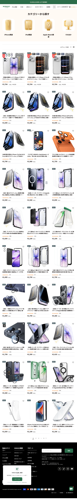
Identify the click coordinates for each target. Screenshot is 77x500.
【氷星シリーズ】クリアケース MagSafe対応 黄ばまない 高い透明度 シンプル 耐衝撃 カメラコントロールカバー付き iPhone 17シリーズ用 (38, 195)
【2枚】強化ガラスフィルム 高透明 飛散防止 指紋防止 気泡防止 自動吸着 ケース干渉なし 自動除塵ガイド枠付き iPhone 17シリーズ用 (13, 195)
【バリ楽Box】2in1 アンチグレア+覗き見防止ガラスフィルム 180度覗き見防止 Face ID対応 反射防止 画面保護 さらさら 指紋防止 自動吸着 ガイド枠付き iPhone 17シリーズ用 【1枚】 (38, 235)
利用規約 (55, 455)
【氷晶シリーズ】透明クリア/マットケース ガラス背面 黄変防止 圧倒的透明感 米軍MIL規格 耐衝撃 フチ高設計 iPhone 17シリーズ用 (63, 427)
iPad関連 (28, 35)
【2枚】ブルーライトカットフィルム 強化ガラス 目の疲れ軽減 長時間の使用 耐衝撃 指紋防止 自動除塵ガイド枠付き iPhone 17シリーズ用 (63, 350)
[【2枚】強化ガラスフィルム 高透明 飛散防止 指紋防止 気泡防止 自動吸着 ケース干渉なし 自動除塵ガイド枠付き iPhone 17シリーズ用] (13, 179)
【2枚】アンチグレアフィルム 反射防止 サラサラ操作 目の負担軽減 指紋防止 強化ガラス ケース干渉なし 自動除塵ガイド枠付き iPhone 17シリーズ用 (13, 234)
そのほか (68, 35)
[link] (31, 438)
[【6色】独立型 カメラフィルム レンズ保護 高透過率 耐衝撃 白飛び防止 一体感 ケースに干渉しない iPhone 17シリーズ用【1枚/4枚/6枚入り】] (13, 333)
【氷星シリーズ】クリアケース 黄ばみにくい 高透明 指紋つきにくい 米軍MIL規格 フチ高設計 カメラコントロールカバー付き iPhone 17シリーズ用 (38, 350)
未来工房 (16, 455)
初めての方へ (54, 492)
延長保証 (30, 457)
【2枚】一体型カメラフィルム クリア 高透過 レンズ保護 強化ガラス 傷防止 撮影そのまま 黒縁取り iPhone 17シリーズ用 (13, 310)
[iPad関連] (28, 25)
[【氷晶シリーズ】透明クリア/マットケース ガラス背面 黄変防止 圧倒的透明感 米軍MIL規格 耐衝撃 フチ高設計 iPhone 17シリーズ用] (63, 411)
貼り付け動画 (31, 463)
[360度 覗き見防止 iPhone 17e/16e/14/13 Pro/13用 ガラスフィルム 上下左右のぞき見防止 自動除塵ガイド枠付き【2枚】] (13, 140)
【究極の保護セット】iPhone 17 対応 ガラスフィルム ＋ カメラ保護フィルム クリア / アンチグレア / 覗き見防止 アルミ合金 (13, 80)
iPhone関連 (8, 35)
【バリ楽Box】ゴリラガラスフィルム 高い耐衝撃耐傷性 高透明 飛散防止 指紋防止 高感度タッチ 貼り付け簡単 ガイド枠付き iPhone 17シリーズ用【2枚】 (63, 195)
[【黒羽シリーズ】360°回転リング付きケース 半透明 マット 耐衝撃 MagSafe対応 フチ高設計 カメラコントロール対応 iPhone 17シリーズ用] (13, 372)
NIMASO (11, 489)
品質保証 (30, 460)
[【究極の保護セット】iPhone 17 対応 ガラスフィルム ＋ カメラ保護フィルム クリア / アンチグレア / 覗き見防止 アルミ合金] (13, 63)
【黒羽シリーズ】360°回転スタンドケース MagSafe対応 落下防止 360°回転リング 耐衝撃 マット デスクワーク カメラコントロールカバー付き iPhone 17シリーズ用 (63, 389)
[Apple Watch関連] (48, 25)
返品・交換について (32, 476)
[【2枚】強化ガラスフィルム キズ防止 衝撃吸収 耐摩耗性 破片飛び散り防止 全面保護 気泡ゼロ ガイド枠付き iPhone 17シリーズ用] (63, 256)
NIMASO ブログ (18, 459)
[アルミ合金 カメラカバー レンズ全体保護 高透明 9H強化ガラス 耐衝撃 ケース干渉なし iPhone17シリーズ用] (63, 140)
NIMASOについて (18, 452)
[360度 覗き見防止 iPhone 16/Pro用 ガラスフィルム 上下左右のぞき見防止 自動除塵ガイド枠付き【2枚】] (38, 102)
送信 (69, 450)
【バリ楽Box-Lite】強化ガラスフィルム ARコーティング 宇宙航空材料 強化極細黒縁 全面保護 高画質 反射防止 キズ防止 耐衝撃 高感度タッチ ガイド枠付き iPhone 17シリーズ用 (38, 389)
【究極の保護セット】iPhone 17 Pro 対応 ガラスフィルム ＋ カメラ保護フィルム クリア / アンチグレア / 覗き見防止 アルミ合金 (38, 80)
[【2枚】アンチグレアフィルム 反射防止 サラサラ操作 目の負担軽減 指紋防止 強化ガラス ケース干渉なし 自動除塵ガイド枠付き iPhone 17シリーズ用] (13, 218)
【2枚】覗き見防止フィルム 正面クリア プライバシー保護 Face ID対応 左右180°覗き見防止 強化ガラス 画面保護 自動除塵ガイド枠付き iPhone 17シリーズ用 (38, 311)
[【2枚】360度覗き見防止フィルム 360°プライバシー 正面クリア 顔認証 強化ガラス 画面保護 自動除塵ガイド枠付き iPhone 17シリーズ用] (13, 102)
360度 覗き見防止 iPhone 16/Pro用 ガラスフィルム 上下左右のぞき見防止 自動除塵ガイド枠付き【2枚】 (38, 117)
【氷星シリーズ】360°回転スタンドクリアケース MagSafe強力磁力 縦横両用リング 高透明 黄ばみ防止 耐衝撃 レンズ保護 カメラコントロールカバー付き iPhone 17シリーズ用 (63, 312)
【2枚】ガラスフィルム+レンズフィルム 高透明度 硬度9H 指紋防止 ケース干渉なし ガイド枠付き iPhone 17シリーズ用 (13, 272)
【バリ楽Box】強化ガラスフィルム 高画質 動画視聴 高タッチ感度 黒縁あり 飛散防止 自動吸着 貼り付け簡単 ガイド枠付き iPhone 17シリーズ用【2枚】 (38, 272)
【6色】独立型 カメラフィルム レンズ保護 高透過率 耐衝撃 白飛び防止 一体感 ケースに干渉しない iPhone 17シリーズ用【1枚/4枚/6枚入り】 (13, 350)
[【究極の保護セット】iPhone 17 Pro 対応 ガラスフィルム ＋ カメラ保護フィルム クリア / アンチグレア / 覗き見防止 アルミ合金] (38, 63)
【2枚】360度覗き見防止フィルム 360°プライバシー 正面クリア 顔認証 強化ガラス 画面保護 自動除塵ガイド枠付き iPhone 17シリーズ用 (13, 118)
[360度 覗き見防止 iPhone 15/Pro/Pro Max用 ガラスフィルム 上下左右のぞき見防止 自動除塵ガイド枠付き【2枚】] (63, 102)
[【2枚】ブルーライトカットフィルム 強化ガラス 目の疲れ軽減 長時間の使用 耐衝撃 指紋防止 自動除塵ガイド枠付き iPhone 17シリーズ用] (63, 333)
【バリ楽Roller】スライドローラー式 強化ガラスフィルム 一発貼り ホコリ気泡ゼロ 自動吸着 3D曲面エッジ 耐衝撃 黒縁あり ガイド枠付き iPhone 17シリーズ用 (63, 234)
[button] (70, 7)
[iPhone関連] (8, 25)
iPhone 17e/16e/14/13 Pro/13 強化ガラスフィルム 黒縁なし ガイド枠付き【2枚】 (38, 425)
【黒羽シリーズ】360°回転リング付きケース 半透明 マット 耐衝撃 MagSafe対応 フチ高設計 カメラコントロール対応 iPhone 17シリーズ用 (13, 388)
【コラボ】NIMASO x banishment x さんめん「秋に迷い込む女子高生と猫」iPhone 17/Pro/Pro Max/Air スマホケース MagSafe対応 (38, 157)
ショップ (4, 455)
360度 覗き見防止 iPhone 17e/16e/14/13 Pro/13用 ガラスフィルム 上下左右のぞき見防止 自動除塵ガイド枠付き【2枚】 (13, 156)
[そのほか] (68, 25)
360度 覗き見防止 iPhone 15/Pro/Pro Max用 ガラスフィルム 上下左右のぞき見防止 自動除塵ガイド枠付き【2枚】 (63, 117)
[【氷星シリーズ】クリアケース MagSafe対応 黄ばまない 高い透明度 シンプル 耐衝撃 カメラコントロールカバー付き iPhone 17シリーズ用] (38, 179)
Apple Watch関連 (48, 36)
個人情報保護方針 (61, 455)
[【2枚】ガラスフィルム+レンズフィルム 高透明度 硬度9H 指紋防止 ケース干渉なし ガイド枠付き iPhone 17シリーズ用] (13, 256)
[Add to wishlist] (23, 54)
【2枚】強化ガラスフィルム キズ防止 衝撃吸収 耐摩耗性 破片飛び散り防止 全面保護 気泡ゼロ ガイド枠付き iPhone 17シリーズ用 (63, 272)
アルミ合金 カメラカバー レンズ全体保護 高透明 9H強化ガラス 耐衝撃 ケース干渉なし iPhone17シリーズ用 (63, 156)
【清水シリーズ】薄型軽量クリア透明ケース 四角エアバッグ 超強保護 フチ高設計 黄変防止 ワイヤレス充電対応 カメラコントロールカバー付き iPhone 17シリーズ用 (13, 428)
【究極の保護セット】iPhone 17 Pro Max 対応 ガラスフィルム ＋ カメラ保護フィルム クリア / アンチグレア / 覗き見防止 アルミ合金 (63, 80)
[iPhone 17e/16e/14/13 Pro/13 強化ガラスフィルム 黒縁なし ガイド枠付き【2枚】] (38, 411)
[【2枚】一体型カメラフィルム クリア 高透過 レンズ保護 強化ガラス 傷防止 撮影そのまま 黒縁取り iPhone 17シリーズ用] (13, 295)
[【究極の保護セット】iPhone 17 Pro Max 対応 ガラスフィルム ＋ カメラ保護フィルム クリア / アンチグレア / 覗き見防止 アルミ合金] (63, 63)
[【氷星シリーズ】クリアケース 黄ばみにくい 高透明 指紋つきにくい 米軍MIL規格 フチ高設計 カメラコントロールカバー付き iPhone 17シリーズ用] (38, 333)
